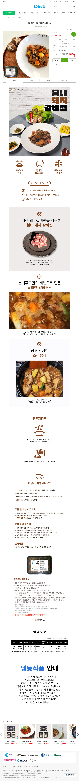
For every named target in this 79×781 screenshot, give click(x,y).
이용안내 (36, 766)
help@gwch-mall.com (20, 773)
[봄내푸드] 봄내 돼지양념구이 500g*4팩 (64, 741)
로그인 (49, 1)
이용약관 (19, 766)
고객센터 (5, 766)
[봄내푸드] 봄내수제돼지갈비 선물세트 (15, 741)
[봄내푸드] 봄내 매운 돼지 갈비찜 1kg (31, 741)
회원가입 (55, 1)
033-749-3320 (67, 770)
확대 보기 (5, 75)
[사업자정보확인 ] (31, 772)
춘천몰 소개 (12, 766)
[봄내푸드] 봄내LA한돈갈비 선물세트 (46, 741)
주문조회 (67, 1)
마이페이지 (73, 1)
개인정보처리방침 (27, 766)
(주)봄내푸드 (62, 50)
